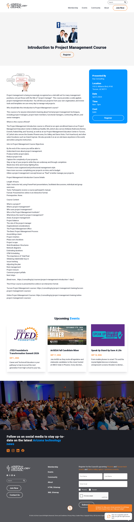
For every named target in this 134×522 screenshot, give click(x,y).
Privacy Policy (71, 515)
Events (50, 472)
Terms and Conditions (61, 515)
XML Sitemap (53, 492)
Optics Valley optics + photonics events (103, 469)
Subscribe (86, 505)
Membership (53, 467)
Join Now (120, 8)
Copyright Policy (88, 515)
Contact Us (15, 495)
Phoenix (110, 467)
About (50, 482)
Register (67, 55)
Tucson (93, 490)
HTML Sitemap (54, 487)
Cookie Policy (79, 515)
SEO (95, 515)
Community (52, 477)
